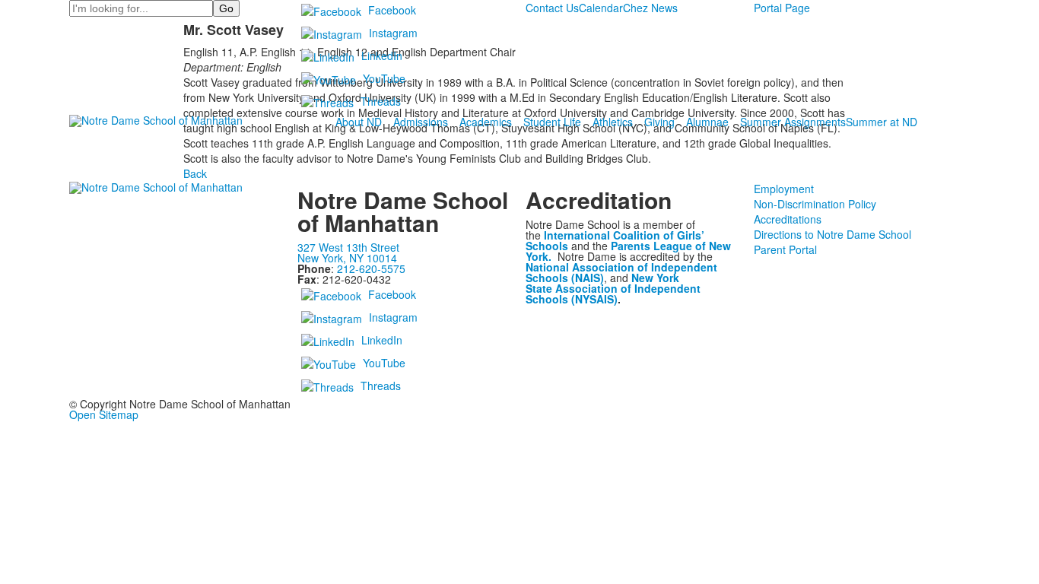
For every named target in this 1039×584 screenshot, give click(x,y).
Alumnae (707, 121)
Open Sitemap (103, 414)
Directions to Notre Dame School (832, 234)
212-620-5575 (371, 268)
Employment (784, 188)
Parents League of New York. (628, 251)
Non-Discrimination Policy (815, 203)
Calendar (601, 7)
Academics (485, 121)
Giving (659, 121)
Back (195, 173)
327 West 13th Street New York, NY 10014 (348, 252)
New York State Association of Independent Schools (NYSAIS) (613, 288)
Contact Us (552, 7)
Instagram (393, 32)
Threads (381, 101)
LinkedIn (381, 55)
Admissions (420, 121)
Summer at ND (881, 121)
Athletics (613, 121)
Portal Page (782, 7)
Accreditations (787, 219)
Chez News (650, 7)
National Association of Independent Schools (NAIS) (621, 272)
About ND (358, 121)
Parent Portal (785, 249)
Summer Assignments (793, 121)
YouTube (384, 78)
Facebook (392, 9)
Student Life (552, 121)
